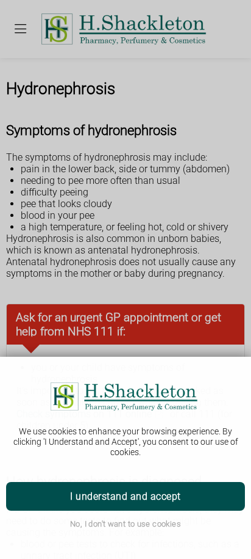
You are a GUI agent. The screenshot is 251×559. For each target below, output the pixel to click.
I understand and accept (125, 496)
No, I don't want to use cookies (125, 523)
